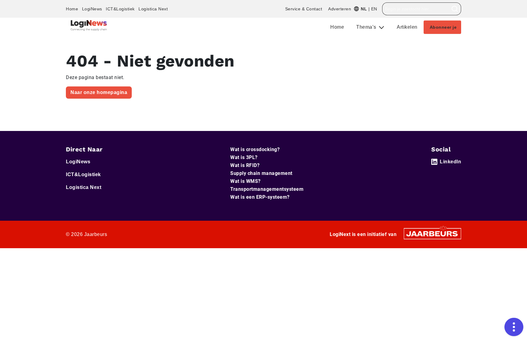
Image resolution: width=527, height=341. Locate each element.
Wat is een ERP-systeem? (260, 197)
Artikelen (407, 27)
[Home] (89, 25)
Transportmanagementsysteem (266, 189)
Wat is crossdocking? (255, 149)
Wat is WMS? (245, 181)
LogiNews (92, 8)
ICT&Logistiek (120, 8)
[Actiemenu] (513, 327)
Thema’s (367, 27)
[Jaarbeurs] (432, 233)
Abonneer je (443, 27)
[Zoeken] (455, 8)
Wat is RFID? (245, 165)
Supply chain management (261, 173)
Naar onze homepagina (98, 92)
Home (72, 8)
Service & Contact (303, 8)
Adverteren (339, 8)
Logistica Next (153, 8)
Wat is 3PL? (244, 157)
